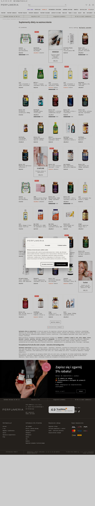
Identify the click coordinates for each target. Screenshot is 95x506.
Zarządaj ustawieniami (47, 264)
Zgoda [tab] (32, 245)
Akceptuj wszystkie (61, 264)
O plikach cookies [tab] (62, 245)
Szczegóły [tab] (47, 245)
